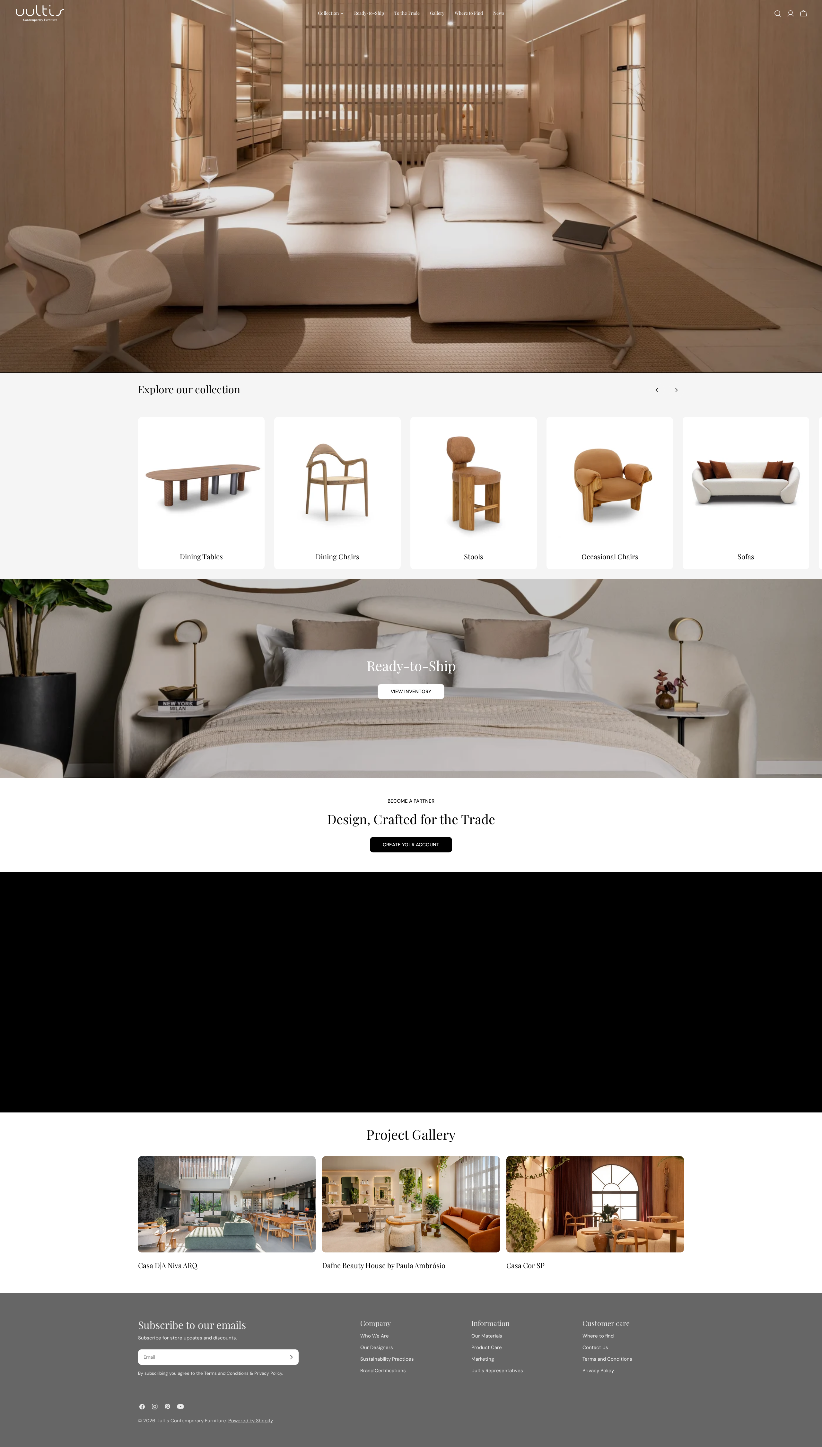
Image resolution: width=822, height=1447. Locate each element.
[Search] (777, 13)
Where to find (598, 1336)
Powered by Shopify (250, 1420)
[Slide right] (676, 390)
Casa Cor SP (525, 1265)
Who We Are (374, 1336)
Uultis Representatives (497, 1370)
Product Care (486, 1347)
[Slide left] (657, 390)
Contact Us (595, 1347)
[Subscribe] (291, 1357)
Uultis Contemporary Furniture (191, 1420)
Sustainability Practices (387, 1359)
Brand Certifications (383, 1370)
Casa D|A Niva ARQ (167, 1265)
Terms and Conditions (226, 1373)
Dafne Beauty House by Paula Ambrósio (383, 1265)
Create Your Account (411, 844)
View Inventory (411, 691)
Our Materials (486, 1336)
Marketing (482, 1359)
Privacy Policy (268, 1373)
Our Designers (376, 1347)
